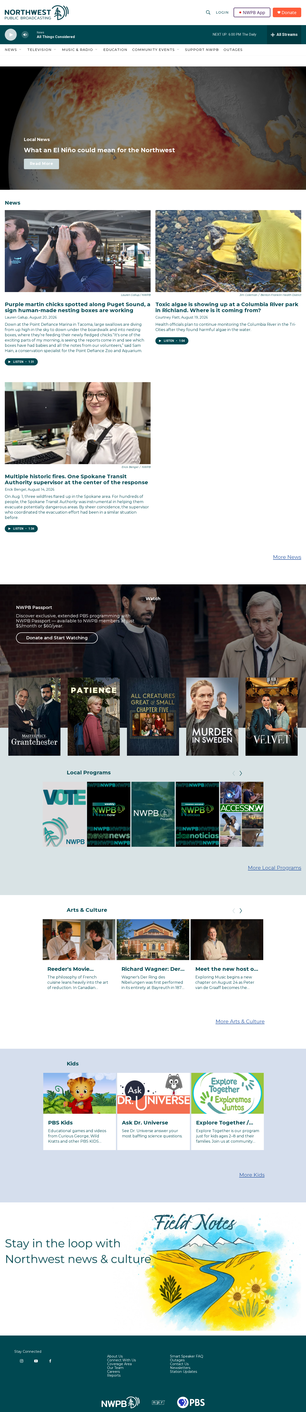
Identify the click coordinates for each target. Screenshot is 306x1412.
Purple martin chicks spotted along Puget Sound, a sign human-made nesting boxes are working (77, 307)
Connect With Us (121, 1360)
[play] (11, 35)
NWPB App (254, 12)
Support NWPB (202, 50)
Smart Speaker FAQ (186, 1356)
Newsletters (180, 1368)
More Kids (252, 1175)
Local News (37, 139)
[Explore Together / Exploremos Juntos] (227, 1093)
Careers (113, 1372)
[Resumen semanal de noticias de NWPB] (197, 814)
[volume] (25, 34)
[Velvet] (272, 717)
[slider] (32, 34)
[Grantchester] (34, 717)
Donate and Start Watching (57, 638)
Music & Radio (77, 50)
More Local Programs (274, 868)
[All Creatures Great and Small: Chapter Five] (153, 717)
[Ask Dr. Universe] (153, 1093)
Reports (113, 1376)
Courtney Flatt (167, 317)
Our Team (115, 1368)
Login (222, 12)
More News (287, 557)
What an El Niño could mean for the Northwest (99, 150)
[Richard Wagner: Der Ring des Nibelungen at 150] (153, 939)
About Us (115, 1356)
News (11, 50)
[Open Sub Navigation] (20, 50)
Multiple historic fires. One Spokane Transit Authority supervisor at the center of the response (76, 479)
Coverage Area (119, 1364)
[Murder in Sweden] (212, 717)
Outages (233, 50)
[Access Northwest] (241, 814)
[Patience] (94, 717)
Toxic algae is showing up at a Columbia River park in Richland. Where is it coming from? (226, 307)
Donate (289, 12)
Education (115, 50)
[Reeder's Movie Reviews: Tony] (79, 939)
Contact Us (179, 1364)
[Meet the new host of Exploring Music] (227, 939)
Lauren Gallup (16, 317)
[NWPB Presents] (153, 814)
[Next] (240, 773)
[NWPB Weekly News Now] (108, 814)
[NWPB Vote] (64, 814)
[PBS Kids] (79, 1093)
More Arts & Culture (240, 1021)
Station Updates (183, 1372)
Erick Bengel (15, 489)
